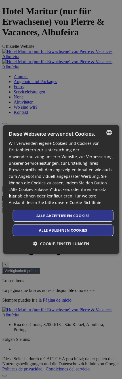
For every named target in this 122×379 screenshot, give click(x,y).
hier (12, 196)
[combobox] (109, 132)
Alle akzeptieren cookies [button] (63, 215)
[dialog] (61, 189)
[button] (61, 243)
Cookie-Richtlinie (85, 202)
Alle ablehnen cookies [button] (63, 230)
